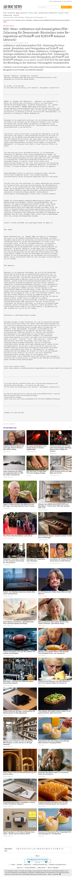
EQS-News (6, 26)
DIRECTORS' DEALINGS (38, 17)
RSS (64, 1)
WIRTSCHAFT (24, 13)
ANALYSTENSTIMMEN (19, 17)
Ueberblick (29, 20)
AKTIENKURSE (11, 13)
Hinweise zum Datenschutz (57, 864)
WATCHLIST (69, 1)
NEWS (4, 13)
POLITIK (31, 13)
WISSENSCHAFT (53, 13)
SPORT (36, 13)
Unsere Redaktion (30, 867)
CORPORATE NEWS (29, 17)
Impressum (27, 864)
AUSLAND (60, 13)
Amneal (12, 26)
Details (49, 874)
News (13, 864)
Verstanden (55, 874)
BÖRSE (18, 13)
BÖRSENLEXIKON (57, 1)
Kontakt (19, 864)
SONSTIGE (16, 15)
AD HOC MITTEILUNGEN (8, 17)
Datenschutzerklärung (40, 864)
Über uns (20, 867)
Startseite (18, 20)
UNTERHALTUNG (43, 13)
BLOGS (50, 1)
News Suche (65, 7)
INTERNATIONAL (7, 15)
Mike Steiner (42, 867)
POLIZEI (66, 13)
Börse (23, 20)
